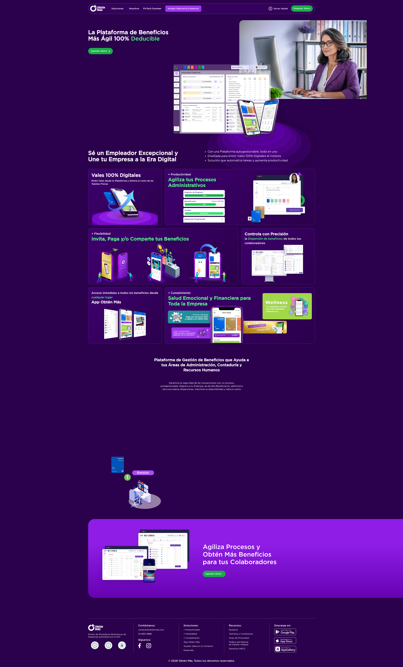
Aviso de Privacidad (239, 638)
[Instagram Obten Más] (148, 647)
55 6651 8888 (145, 634)
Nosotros (134, 8)
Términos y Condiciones (241, 634)
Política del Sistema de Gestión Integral (238, 643)
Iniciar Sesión (281, 8)
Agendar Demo (99, 51)
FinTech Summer (152, 8)
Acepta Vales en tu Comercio (183, 8)
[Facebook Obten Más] (139, 647)
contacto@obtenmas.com (151, 630)
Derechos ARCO (237, 648)
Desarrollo (189, 650)
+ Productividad (192, 630)
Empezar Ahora (302, 8)
